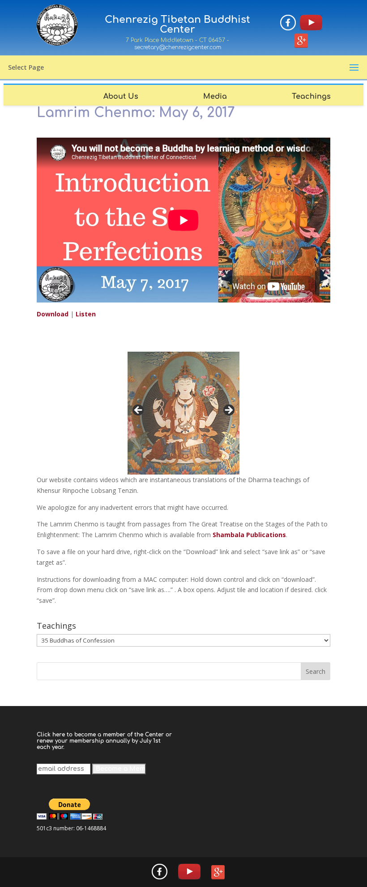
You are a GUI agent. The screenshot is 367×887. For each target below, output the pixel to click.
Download (53, 314)
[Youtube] (311, 24)
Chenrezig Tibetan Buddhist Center (177, 24)
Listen (86, 314)
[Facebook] (288, 24)
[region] (183, 413)
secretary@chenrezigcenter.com (177, 47)
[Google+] (301, 42)
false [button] (138, 410)
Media (215, 96)
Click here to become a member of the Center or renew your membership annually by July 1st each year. (104, 740)
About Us (120, 96)
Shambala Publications (249, 534)
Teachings (311, 96)
